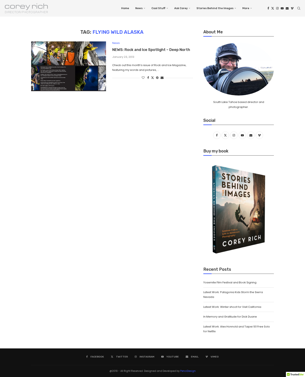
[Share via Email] (162, 78)
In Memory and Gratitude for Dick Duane (230, 317)
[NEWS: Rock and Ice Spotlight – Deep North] (68, 66)
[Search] (299, 8)
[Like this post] (143, 78)
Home (125, 8)
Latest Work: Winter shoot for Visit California (232, 307)
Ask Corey (181, 8)
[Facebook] (268, 8)
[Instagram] (277, 8)
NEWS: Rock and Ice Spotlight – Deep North (151, 49)
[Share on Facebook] (148, 78)
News (139, 8)
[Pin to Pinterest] (157, 78)
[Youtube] (282, 8)
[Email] (287, 8)
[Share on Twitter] (152, 78)
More (245, 8)
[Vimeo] (292, 8)
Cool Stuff (158, 8)
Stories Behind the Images (214, 8)
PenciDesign (188, 371)
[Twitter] (272, 8)
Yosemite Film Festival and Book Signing (229, 282)
